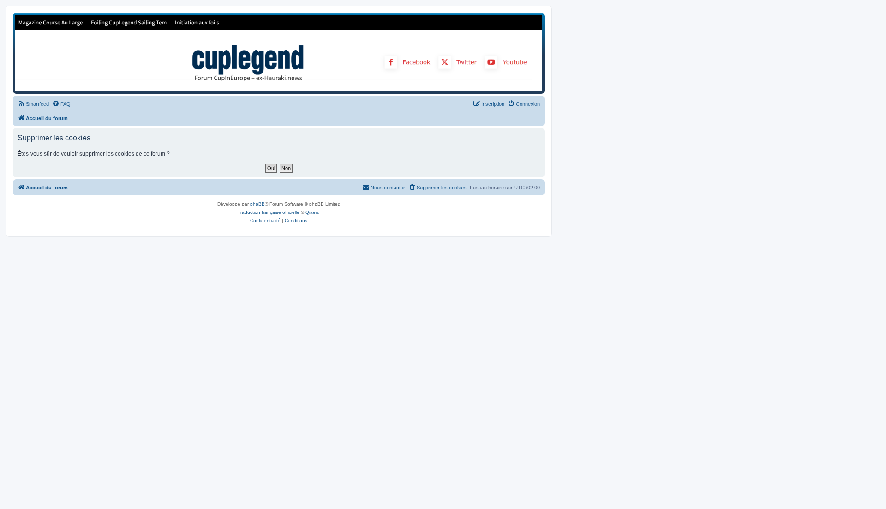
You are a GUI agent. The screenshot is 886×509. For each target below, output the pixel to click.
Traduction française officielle (268, 212)
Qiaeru (312, 212)
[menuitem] (33, 103)
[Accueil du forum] (278, 53)
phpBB (257, 203)
